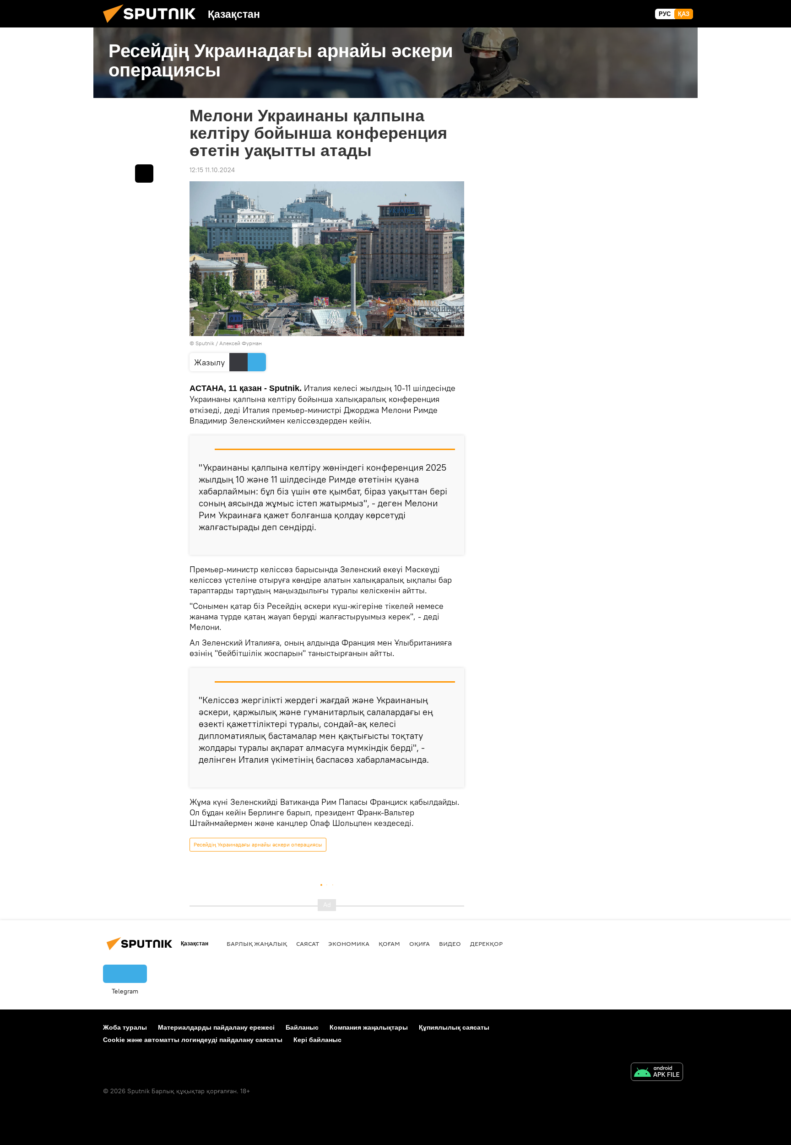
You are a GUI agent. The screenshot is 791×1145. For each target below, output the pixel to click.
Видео (450, 943)
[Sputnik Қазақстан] (153, 25)
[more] (450, 544)
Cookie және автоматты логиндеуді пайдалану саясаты (192, 1039)
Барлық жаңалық (257, 943)
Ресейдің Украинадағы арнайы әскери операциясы (258, 844)
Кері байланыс (317, 1039)
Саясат (307, 943)
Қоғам (389, 943)
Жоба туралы (125, 1027)
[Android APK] (657, 1073)
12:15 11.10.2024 (212, 170)
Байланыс (302, 1027)
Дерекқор (486, 943)
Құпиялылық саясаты (454, 1027)
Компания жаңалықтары (369, 1027)
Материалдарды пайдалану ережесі (216, 1027)
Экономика (348, 943)
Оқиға (419, 943)
